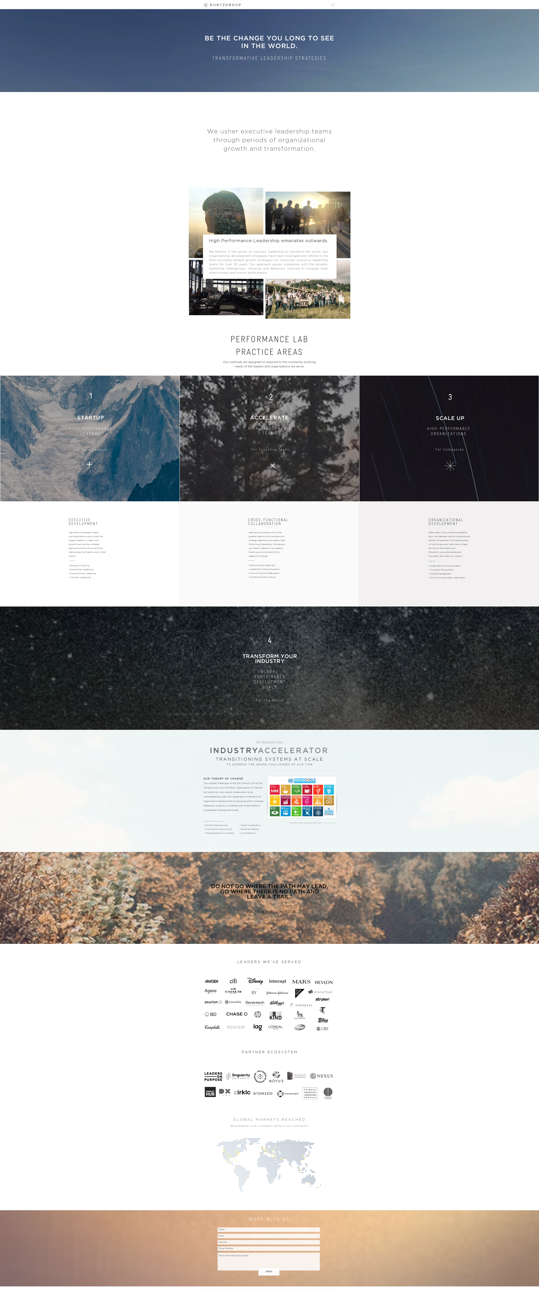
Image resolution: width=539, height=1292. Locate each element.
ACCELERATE (270, 418)
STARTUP (90, 418)
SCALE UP (450, 418)
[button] (333, 5)
